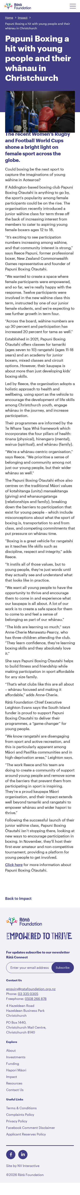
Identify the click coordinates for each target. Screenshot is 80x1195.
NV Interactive (28, 1166)
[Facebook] (10, 1154)
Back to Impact (18, 898)
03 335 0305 (28, 994)
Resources (14, 1083)
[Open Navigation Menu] (73, 6)
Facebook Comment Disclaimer (30, 1127)
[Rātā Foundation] (23, 6)
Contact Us (15, 1090)
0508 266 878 (36, 999)
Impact (22, 17)
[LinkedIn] (22, 1154)
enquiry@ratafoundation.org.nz (31, 989)
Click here (14, 864)
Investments (15, 1057)
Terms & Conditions (21, 1108)
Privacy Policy (16, 1121)
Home (9, 17)
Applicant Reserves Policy (26, 1134)
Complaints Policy (20, 1114)
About (11, 1050)
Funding (12, 1063)
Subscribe (63, 967)
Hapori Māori (16, 1070)
